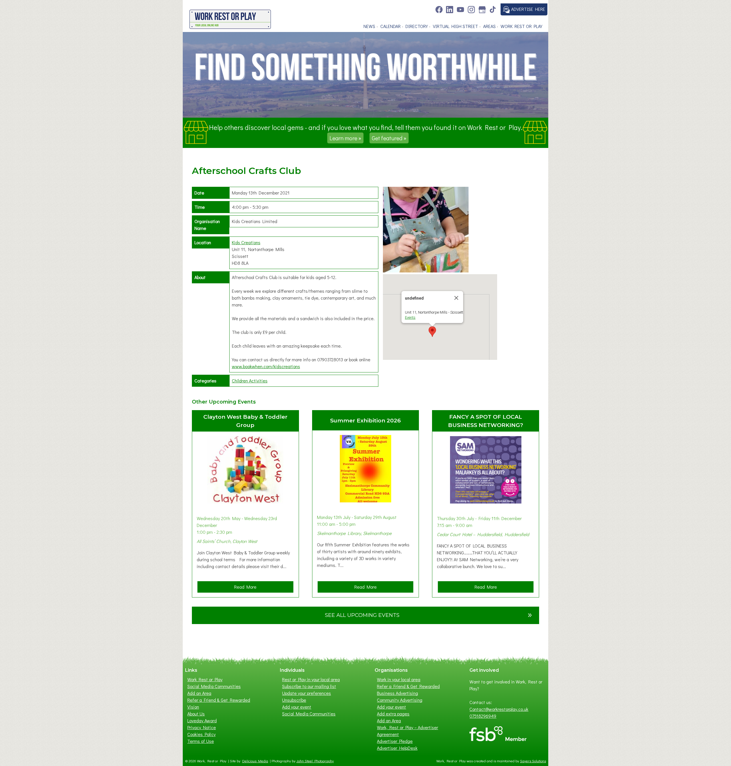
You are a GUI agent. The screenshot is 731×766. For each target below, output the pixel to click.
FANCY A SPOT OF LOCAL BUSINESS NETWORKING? (485, 420)
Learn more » (345, 138)
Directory (416, 26)
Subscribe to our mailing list (309, 686)
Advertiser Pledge (395, 741)
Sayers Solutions (533, 761)
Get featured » (389, 138)
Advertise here (527, 9)
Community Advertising (399, 700)
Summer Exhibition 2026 (365, 420)
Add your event (296, 707)
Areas (489, 26)
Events (410, 317)
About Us (196, 714)
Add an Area (199, 693)
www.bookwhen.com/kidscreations (266, 366)
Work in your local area (398, 679)
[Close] (456, 298)
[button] (432, 331)
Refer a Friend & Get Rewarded (218, 700)
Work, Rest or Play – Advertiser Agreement (407, 730)
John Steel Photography (315, 761)
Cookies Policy (201, 734)
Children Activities (250, 381)
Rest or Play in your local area (311, 679)
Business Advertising (397, 693)
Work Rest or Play (521, 26)
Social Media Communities (214, 686)
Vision (193, 707)
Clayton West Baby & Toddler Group (245, 420)
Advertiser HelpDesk (397, 748)
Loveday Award (202, 720)
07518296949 (482, 716)
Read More (247, 588)
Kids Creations (246, 242)
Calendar (390, 26)
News (369, 26)
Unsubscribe (294, 700)
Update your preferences (306, 693)
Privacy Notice (201, 727)
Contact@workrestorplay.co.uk (498, 709)
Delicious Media (255, 761)
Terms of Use (200, 741)
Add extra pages (393, 714)
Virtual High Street (455, 26)
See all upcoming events (428, 614)
